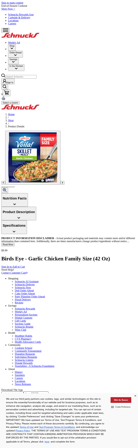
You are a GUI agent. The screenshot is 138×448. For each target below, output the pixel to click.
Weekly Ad (14, 42)
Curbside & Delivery (19, 17)
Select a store (9, 103)
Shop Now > (8, 8)
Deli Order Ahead (24, 290)
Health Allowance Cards (28, 341)
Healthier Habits (23, 335)
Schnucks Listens (24, 360)
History (19, 372)
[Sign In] (6, 93)
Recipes (19, 302)
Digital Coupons (23, 317)
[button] (121, 407)
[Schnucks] (20, 36)
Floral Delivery (23, 299)
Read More (8, 244)
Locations (13, 20)
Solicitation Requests (26, 357)
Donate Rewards (24, 363)
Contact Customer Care (13, 272)
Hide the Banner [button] (121, 400)
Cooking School (23, 347)
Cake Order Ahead (25, 293)
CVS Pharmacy (23, 338)
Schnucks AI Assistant (27, 281)
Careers (12, 23)
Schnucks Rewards (25, 308)
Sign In (9, 82)
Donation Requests (25, 354)
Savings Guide (22, 323)
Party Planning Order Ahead (30, 296)
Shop (11, 120)
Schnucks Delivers (25, 284)
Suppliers (20, 375)
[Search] (4, 87)
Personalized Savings (26, 314)
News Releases (23, 384)
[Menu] (5, 30)
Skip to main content (12, 2)
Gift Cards (20, 320)
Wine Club (20, 329)
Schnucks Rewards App (21, 14)
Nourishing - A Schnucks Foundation (34, 366)
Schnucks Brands (24, 326)
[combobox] (21, 77)
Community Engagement (28, 351)
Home (11, 114)
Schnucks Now (23, 287)
